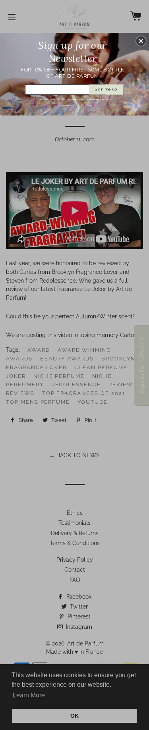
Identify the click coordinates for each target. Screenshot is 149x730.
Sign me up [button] (106, 89)
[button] (141, 41)
